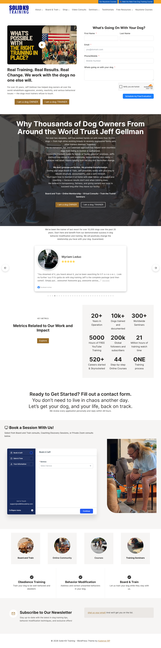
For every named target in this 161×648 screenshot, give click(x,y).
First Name (89, 33)
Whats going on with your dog (98, 67)
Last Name (125, 33)
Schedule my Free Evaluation (138, 96)
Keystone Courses (144, 9)
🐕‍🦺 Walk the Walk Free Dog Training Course (136, 2)
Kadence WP (104, 641)
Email (86, 45)
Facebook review (46, 287)
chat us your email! (97, 612)
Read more (105, 281)
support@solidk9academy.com (21, 504)
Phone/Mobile (90, 56)
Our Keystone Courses (107, 2)
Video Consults (79, 9)
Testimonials (108, 9)
